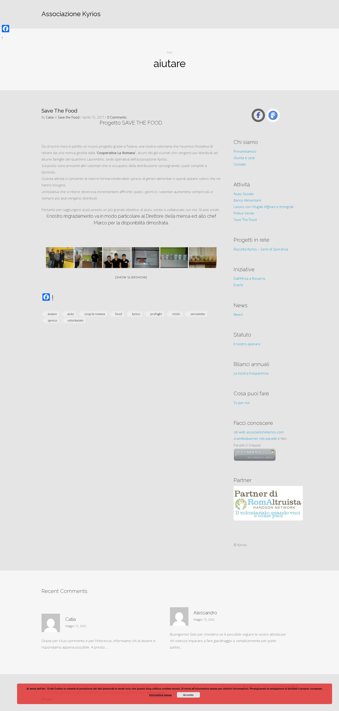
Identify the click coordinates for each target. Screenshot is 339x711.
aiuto (70, 314)
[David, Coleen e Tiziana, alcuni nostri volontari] (60, 257)
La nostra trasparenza (251, 373)
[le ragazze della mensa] (117, 257)
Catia (50, 117)
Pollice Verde (244, 213)
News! (238, 314)
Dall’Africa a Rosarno (249, 278)
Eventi (238, 285)
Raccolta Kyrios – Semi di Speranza (261, 249)
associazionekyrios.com (265, 432)
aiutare (52, 314)
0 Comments (117, 117)
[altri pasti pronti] (203, 257)
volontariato (75, 320)
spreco (52, 320)
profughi (156, 314)
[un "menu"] (145, 257)
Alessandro (205, 613)
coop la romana (94, 314)
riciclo (176, 314)
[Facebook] (5, 28)
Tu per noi (242, 402)
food (118, 314)
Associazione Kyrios (71, 14)
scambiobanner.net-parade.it (257, 438)
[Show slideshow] (131, 277)
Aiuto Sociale (244, 193)
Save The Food (59, 111)
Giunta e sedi (244, 157)
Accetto (188, 695)
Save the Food (68, 117)
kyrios (136, 314)
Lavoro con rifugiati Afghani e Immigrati (264, 206)
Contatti (240, 164)
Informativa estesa (160, 695)
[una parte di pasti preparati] (174, 257)
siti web (240, 432)
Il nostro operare (247, 344)
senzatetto (197, 314)
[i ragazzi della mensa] (88, 257)
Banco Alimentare (247, 200)
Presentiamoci (245, 151)
